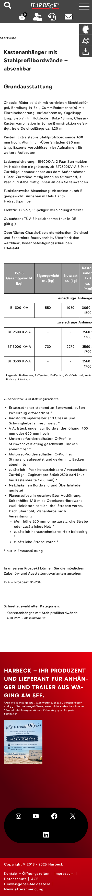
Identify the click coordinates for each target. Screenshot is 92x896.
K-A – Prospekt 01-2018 (23, 582)
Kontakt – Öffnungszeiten (27, 873)
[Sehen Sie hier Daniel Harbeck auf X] (72, 816)
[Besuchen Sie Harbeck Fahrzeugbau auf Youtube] (36, 816)
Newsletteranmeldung (23, 889)
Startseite (8, 38)
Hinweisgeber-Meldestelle (27, 884)
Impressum (64, 873)
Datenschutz (15, 879)
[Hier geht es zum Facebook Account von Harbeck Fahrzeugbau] (54, 816)
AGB (35, 879)
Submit (8, 5)
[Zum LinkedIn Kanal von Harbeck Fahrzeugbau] (46, 834)
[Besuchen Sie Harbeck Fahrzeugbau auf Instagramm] (18, 816)
